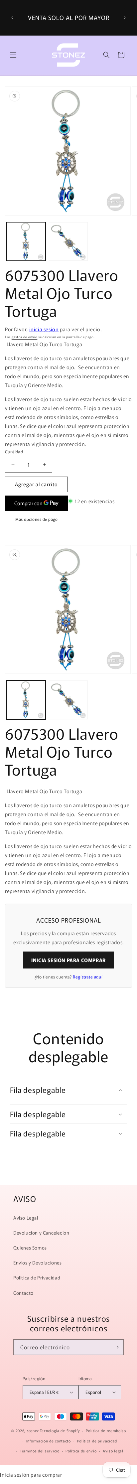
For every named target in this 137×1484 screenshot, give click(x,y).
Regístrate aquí (87, 976)
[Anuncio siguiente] (124, 17)
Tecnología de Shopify (60, 1430)
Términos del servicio (40, 1450)
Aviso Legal (25, 1217)
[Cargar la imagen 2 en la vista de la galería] (68, 241)
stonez (33, 1430)
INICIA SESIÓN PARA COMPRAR (68, 960)
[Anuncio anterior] (12, 17)
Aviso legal (113, 1450)
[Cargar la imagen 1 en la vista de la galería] (26, 241)
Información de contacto (48, 1440)
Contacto (23, 1292)
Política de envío (81, 1450)
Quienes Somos (30, 1247)
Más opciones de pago (36, 519)
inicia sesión (44, 329)
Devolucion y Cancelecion (41, 1232)
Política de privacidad (97, 1440)
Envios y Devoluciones (37, 1262)
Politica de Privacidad (36, 1277)
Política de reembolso (106, 1430)
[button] (13, 55)
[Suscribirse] (116, 1347)
